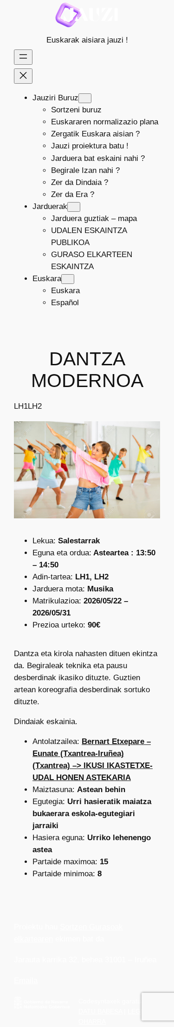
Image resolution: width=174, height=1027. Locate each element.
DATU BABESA (100, 1011)
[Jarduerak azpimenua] (73, 207)
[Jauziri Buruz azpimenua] (84, 98)
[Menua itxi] (23, 76)
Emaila (26, 980)
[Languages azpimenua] (67, 279)
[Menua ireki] (23, 57)
